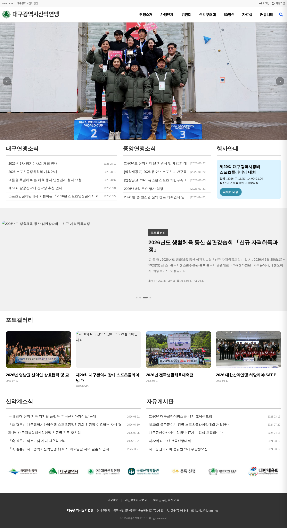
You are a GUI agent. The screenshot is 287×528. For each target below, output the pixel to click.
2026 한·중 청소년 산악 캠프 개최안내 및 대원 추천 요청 (154, 197)
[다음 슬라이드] (280, 81)
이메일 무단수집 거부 (166, 500)
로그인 (265, 3)
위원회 (186, 14)
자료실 (247, 14)
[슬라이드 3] (145, 297)
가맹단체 (167, 14)
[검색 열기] (281, 15)
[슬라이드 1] (136, 297)
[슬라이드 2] (140, 297)
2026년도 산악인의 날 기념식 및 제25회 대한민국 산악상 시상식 (155, 163)
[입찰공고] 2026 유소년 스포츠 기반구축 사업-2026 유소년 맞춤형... (156, 180)
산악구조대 (207, 14)
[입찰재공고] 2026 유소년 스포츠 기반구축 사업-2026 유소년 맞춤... (155, 172)
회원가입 (280, 3)
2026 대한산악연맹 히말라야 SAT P (246, 375)
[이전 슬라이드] (7, 81)
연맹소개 (145, 14)
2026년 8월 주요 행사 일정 (143, 189)
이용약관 (113, 500)
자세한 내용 (230, 192)
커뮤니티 (266, 14)
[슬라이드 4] (150, 297)
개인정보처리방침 (136, 500)
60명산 (229, 14)
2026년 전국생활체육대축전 (169, 375)
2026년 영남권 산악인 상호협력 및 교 (37, 375)
